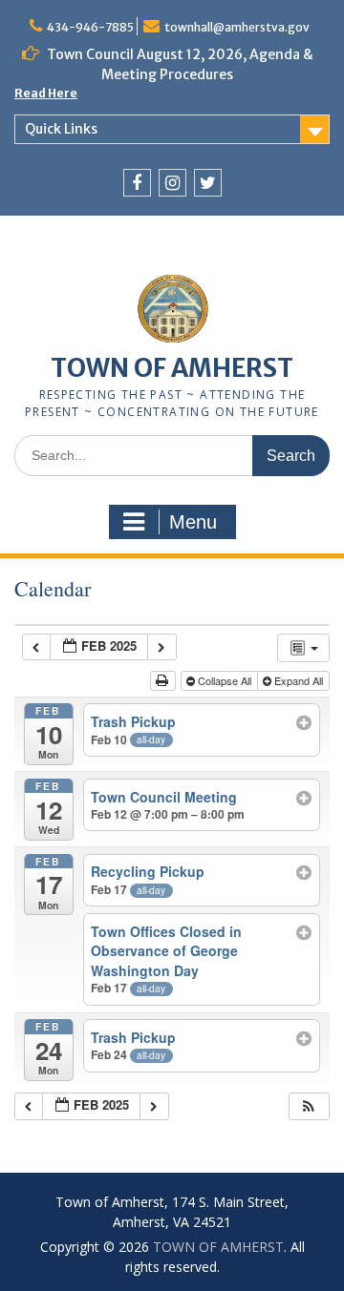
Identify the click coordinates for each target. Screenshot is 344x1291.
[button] (309, 1106)
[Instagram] (172, 183)
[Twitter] (208, 183)
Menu (193, 521)
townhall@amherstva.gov (237, 27)
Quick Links (61, 128)
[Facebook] (137, 183)
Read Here (45, 93)
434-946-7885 (90, 27)
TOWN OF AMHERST (172, 368)
